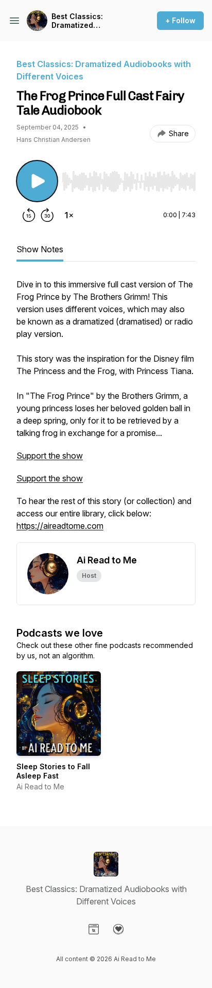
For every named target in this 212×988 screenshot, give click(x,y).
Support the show (49, 455)
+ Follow (180, 20)
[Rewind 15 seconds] (29, 215)
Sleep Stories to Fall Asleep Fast (53, 771)
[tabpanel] (106, 410)
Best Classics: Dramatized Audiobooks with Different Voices (81, 21)
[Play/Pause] (37, 181)
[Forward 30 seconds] (47, 215)
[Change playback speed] (69, 215)
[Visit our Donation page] (118, 929)
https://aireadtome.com (59, 526)
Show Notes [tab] (39, 249)
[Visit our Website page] (94, 929)
